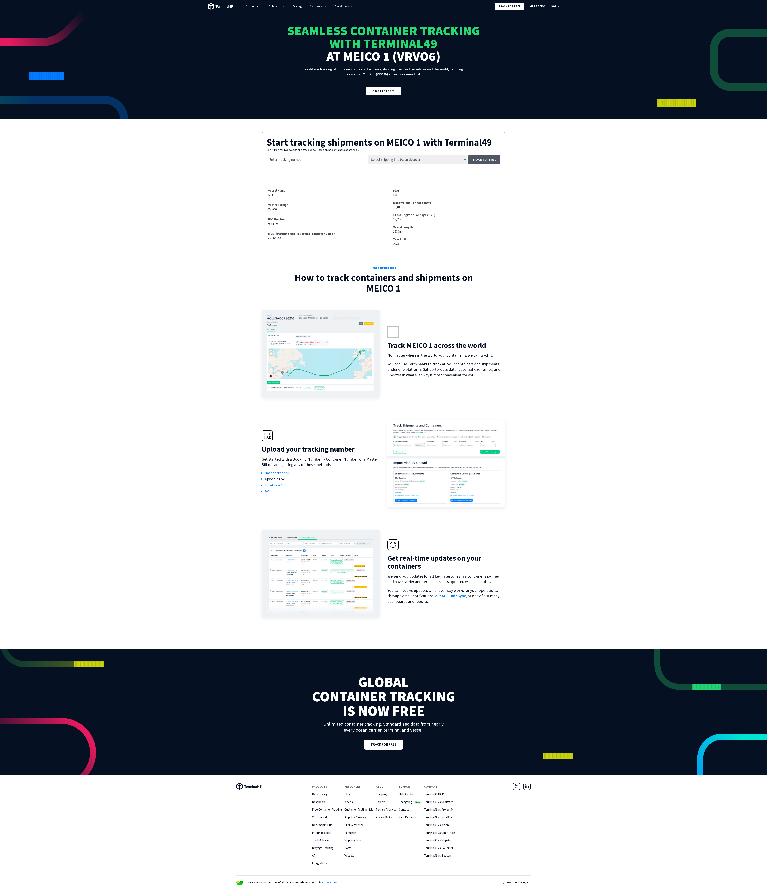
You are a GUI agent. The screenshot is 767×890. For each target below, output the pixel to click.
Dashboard (319, 802)
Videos (348, 802)
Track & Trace (320, 840)
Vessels (349, 856)
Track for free (509, 6)
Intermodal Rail (321, 833)
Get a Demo (537, 6)
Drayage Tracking (323, 848)
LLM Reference (354, 825)
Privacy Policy (384, 817)
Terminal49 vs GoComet (438, 848)
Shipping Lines (353, 840)
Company (381, 794)
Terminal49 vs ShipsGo (438, 840)
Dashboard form (277, 473)
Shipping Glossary (355, 817)
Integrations (320, 863)
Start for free (383, 91)
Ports (347, 848)
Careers (380, 802)
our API (441, 596)
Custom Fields (321, 817)
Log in (555, 6)
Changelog (409, 802)
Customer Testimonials (358, 810)
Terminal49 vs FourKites (439, 817)
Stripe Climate (331, 883)
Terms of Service (386, 810)
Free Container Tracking (327, 810)
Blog (347, 794)
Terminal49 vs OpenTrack (439, 833)
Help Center (406, 794)
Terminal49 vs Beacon (437, 856)
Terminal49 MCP (434, 794)
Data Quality (319, 794)
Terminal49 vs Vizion (436, 825)
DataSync (457, 596)
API (267, 491)
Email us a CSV (276, 485)
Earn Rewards (407, 817)
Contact (404, 810)
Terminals (350, 833)
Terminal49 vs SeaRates (438, 802)
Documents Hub (322, 825)
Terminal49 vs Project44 (438, 810)
